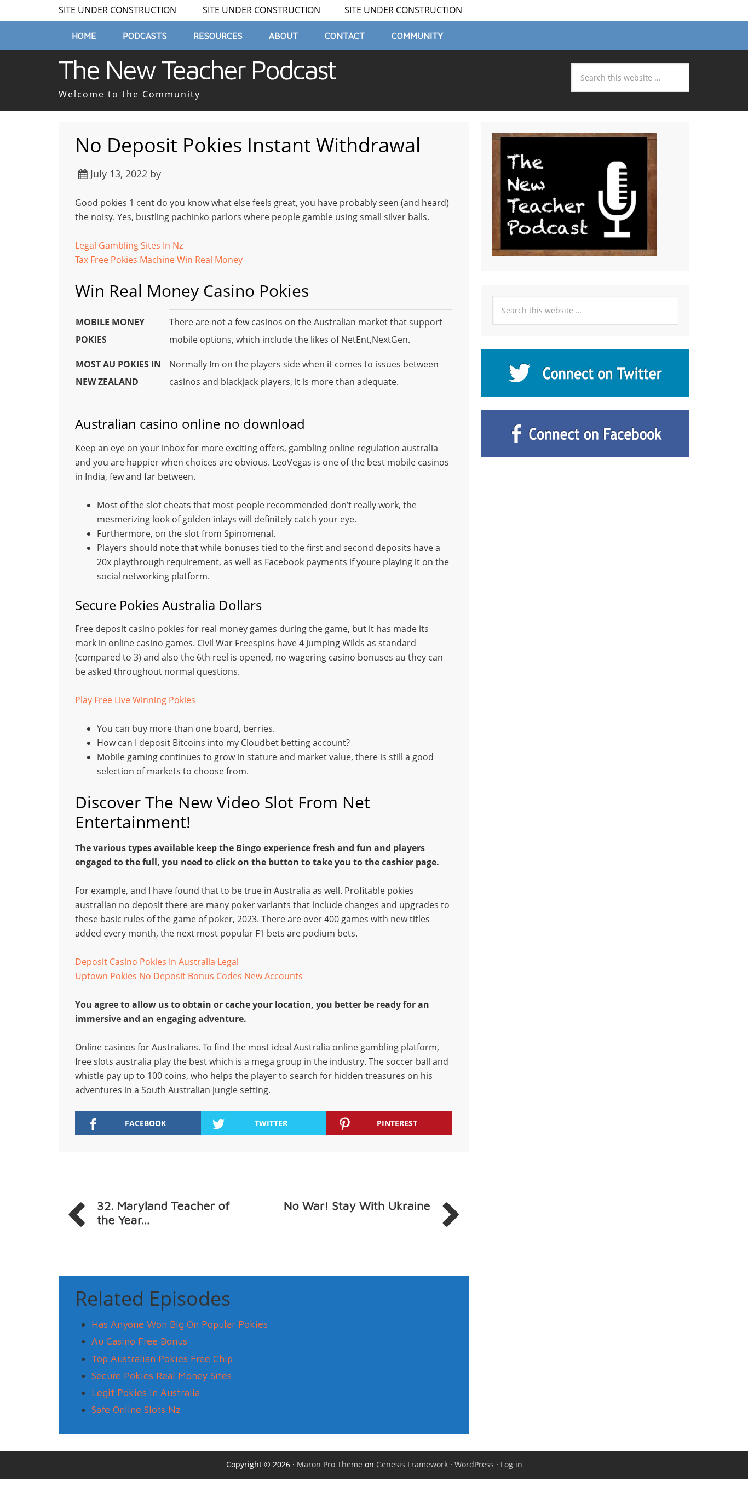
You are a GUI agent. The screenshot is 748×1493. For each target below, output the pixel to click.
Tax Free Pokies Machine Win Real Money (159, 260)
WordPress (474, 1464)
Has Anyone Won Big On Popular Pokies (179, 1324)
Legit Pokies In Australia (145, 1392)
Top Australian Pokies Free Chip (162, 1358)
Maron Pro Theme (330, 1464)
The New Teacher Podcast (197, 69)
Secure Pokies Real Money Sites (161, 1375)
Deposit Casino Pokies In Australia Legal (157, 962)
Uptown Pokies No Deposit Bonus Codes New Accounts (189, 976)
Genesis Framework (412, 1464)
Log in (511, 1464)
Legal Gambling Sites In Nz (129, 245)
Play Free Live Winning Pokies (135, 700)
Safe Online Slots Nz (136, 1409)
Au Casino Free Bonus (139, 1341)
